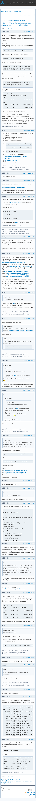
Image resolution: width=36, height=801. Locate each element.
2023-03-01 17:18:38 (28, 625)
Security (24, 3)
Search (11, 11)
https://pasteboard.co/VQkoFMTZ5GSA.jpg (15, 470)
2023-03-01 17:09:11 (28, 592)
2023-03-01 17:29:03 (28, 657)
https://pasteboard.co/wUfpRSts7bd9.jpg (18, 273)
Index (2, 11)
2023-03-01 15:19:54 (28, 488)
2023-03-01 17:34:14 (28, 665)
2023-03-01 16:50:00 (28, 583)
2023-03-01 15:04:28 (28, 435)
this (14, 303)
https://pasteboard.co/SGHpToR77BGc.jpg (16, 271)
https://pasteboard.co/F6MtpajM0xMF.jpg (13, 187)
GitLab (19, 3)
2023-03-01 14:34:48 (28, 360)
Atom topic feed (30, 792)
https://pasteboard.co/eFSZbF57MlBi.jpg (20, 266)
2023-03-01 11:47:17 (28, 173)
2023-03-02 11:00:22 (28, 739)
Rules (6, 11)
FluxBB (32, 795)
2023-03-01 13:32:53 (28, 196)
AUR (29, 3)
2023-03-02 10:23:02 (28, 697)
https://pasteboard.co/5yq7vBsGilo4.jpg (17, 276)
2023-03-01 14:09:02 (28, 237)
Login (20, 11)
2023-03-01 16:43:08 (28, 558)
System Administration (16, 21)
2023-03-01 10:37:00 (28, 31)
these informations (15, 202)
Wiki (14, 3)
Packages (9, 3)
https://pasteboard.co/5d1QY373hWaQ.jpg (17, 275)
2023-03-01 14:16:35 (28, 292)
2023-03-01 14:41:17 (28, 390)
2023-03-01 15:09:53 (28, 480)
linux (12, 678)
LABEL (17, 222)
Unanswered (31, 15)
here (3, 598)
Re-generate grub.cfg (11, 160)
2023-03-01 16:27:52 (28, 543)
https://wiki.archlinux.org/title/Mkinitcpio (13, 589)
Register (16, 11)
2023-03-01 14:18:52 (28, 318)
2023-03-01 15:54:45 (28, 503)
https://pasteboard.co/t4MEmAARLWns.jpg (15, 474)
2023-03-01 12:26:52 (28, 180)
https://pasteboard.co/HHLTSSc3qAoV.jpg (13, 262)
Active (25, 15)
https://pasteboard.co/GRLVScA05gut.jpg (14, 472)
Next (12, 28)
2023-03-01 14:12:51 (28, 253)
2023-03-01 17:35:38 (28, 689)
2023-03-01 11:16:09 (28, 130)
